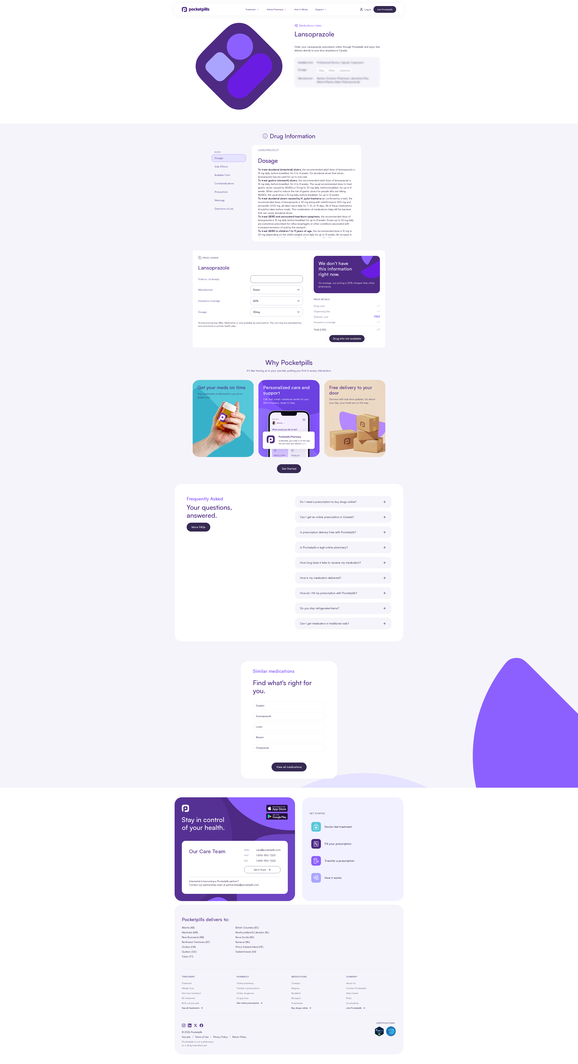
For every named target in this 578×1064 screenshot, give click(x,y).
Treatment (251, 9)
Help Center (352, 993)
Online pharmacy (245, 983)
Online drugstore (245, 993)
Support (319, 9)
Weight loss (188, 988)
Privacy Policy (220, 1036)
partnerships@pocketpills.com (242, 884)
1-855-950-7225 (266, 855)
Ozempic (295, 983)
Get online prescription (248, 1003)
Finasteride (297, 1003)
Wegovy (295, 988)
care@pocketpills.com (268, 849)
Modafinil (296, 993)
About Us (351, 983)
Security (186, 1036)
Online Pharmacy (275, 9)
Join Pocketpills (385, 9)
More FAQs (198, 527)
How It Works (301, 9)
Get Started (289, 468)
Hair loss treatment (191, 993)
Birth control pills (190, 1003)
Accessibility (352, 1003)
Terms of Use (202, 1036)
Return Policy (239, 1036)
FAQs (348, 998)
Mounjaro (296, 998)
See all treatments (190, 1008)
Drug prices (243, 998)
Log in (367, 9)
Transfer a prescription (248, 988)
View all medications (289, 767)
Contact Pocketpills (356, 988)
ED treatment (188, 998)
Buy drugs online (299, 1008)
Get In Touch (260, 869)
